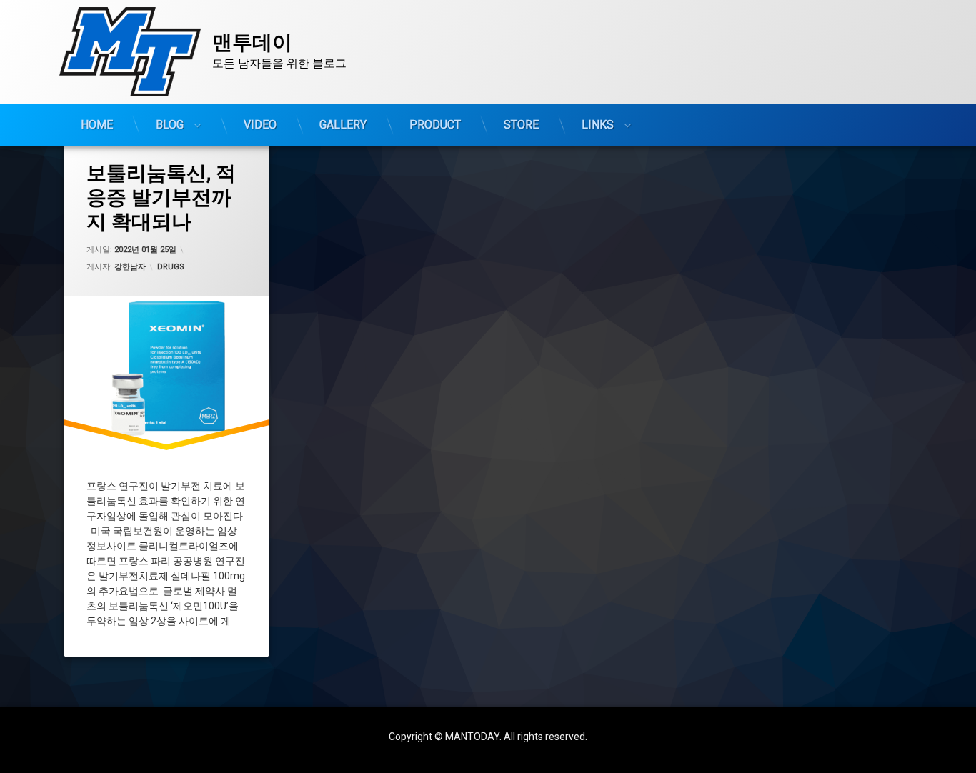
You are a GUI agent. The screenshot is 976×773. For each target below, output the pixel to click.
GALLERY (343, 124)
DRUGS (170, 266)
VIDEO (260, 124)
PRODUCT (435, 124)
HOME (97, 124)
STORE (521, 124)
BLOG (170, 124)
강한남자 (130, 266)
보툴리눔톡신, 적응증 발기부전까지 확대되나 (161, 197)
